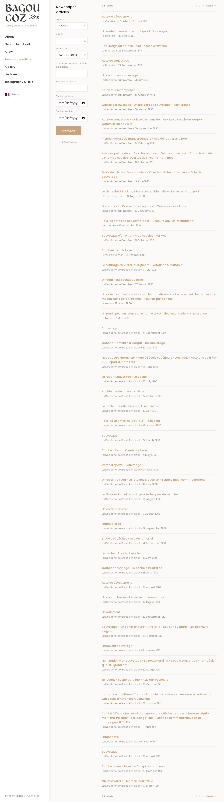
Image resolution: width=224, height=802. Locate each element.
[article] (159, 18)
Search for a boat (17, 44)
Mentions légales (15, 795)
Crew (9, 52)
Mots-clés (61, 48)
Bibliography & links (19, 82)
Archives (11, 74)
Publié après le (64, 96)
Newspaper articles (19, 59)
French (16, 94)
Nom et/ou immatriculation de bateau (71, 65)
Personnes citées (66, 81)
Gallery (10, 67)
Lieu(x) (60, 34)
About (9, 37)
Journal (60, 19)
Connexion (33, 795)
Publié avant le (64, 111)
